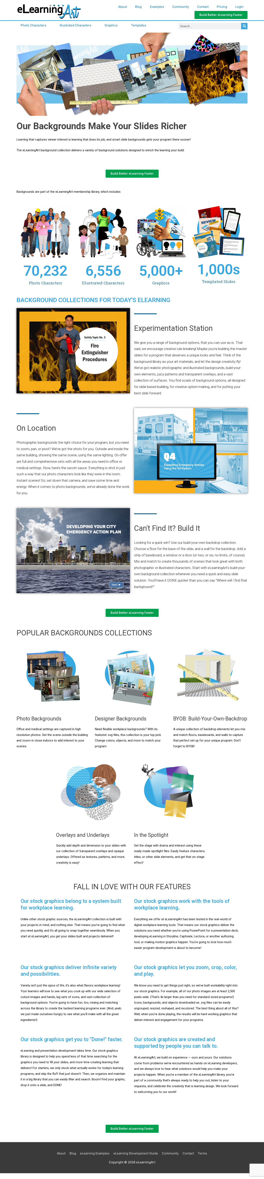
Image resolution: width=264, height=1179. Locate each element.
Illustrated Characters (75, 25)
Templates (138, 25)
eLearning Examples (95, 1153)
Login (239, 7)
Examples (157, 7)
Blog (138, 7)
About (122, 7)
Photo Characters (33, 25)
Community (180, 7)
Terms (202, 1153)
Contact (203, 7)
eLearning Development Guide (135, 1153)
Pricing (222, 7)
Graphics (111, 25)
